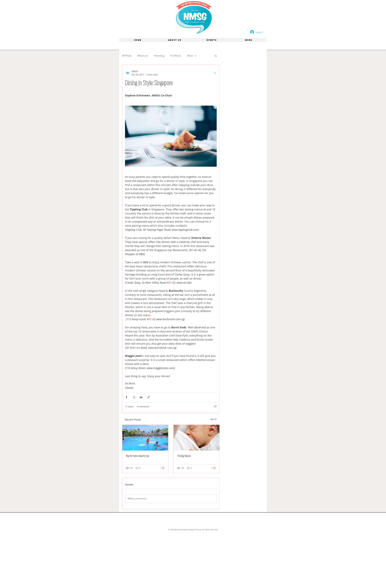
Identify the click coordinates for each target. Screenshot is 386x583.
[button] (215, 56)
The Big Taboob (184, 455)
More (190, 55)
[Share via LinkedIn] (141, 397)
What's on (142, 55)
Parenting (159, 55)
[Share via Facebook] (126, 397)
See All (213, 419)
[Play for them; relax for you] (145, 438)
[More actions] (215, 73)
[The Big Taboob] (196, 438)
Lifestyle (129, 387)
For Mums (175, 55)
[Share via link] (148, 397)
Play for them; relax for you (137, 455)
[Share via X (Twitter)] (133, 397)
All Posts (126, 55)
